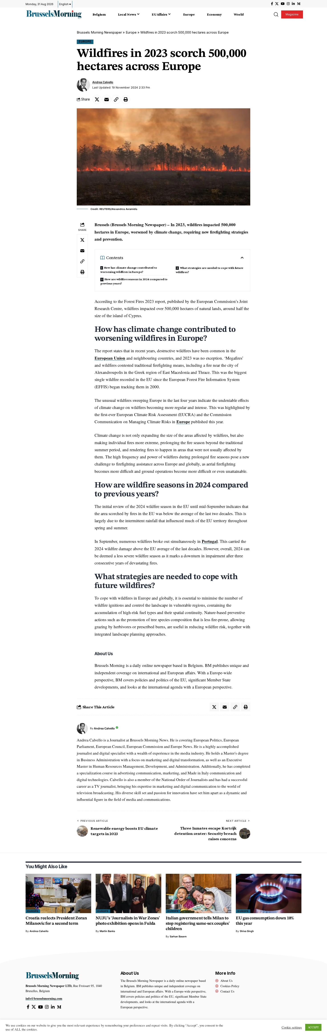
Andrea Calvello (102, 82)
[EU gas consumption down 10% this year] (268, 893)
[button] (276, 14)
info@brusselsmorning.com (44, 998)
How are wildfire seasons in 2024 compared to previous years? (134, 281)
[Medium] (298, 4)
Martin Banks (107, 931)
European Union (110, 358)
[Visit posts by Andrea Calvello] (83, 85)
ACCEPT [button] (313, 1027)
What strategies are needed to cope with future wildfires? (209, 270)
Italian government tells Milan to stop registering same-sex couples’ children (198, 923)
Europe (131, 32)
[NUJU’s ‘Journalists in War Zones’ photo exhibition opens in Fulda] (128, 893)
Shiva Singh (247, 931)
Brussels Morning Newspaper (99, 32)
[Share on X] (97, 99)
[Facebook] (272, 4)
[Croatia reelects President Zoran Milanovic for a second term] (58, 893)
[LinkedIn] (293, 4)
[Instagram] (288, 4)
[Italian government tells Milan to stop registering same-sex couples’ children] (198, 893)
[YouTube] (283, 4)
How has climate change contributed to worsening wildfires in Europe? (128, 270)
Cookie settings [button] (292, 1027)
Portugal (210, 541)
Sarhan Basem (178, 936)
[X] (277, 4)
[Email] (106, 99)
